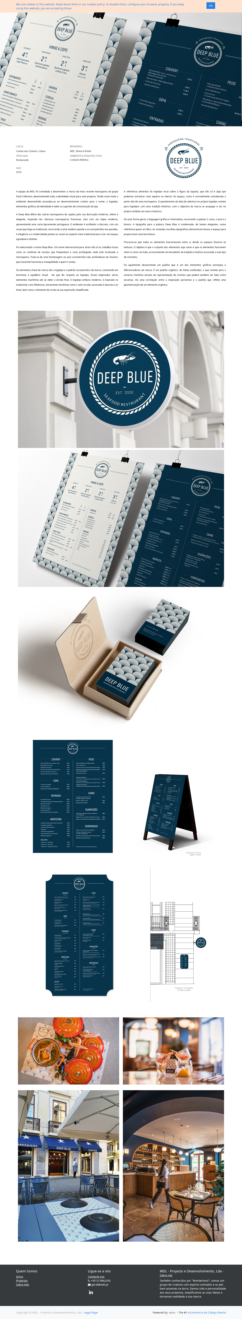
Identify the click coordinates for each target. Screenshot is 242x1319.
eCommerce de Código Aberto (207, 1312)
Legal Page (91, 1312)
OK (211, 5)
